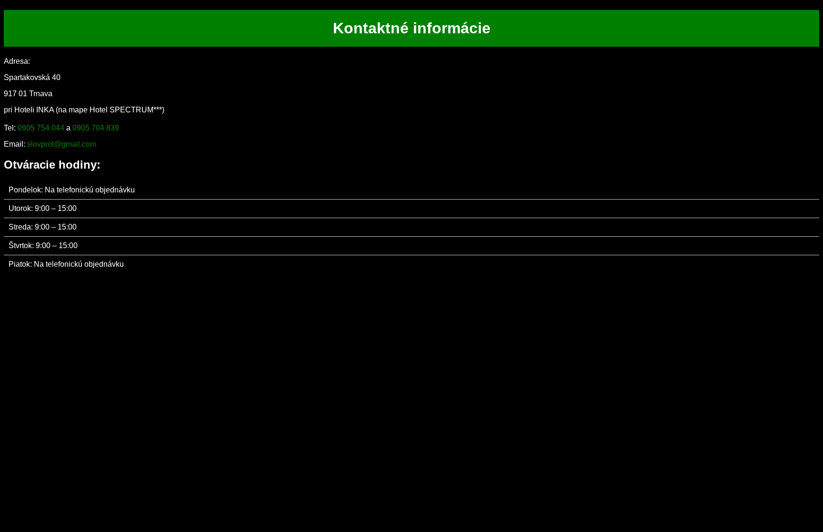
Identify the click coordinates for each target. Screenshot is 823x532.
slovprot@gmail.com (61, 144)
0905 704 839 (95, 128)
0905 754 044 (41, 128)
